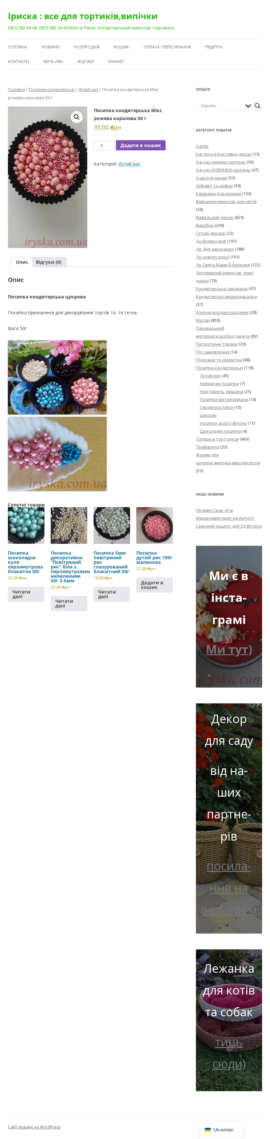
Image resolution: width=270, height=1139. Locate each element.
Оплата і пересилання (167, 47)
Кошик (121, 47)
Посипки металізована (224, 399)
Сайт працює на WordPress (34, 1127)
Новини (51, 47)
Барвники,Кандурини (218, 194)
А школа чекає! (211, 178)
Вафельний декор (214, 217)
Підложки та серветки (219, 360)
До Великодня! (211, 241)
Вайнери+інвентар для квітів (226, 201)
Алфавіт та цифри (214, 186)
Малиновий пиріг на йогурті (225, 518)
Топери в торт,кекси (217, 439)
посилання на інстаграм (229, 888)
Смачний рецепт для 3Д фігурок (229, 526)
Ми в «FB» (53, 61)
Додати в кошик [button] (152, 584)
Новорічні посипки (219, 383)
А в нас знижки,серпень (221, 162)
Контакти (18, 61)
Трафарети (207, 447)
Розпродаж (86, 47)
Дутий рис (88, 89)
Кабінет (116, 61)
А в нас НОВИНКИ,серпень (223, 170)
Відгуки (86, 61)
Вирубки (205, 225)
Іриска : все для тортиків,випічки (83, 16)
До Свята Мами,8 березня (223, 265)
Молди (203, 320)
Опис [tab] (22, 262)
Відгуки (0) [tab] (49, 262)
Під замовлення (212, 352)
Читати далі (21, 594)
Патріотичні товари (217, 344)
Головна (17, 47)
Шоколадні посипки (220, 431)
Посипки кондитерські (51, 89)
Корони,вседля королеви (222, 312)
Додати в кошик (141, 145)
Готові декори (211, 233)
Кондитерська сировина (222, 289)
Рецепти (213, 47)
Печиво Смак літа (214, 510)
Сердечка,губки (216, 407)
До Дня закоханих (215, 249)
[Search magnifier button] (257, 105)
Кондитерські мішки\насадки (226, 296)
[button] (77, 117)
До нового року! (212, 257)
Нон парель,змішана (221, 391)
